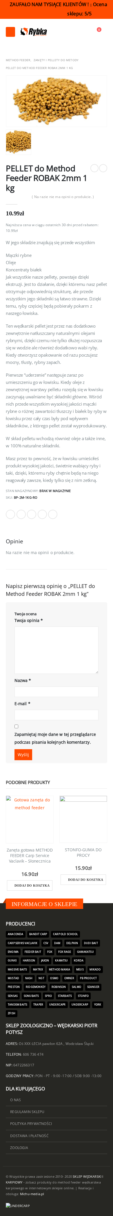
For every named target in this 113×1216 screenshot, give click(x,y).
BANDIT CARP (38, 934)
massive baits (17, 969)
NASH (29, 978)
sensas (13, 996)
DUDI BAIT (91, 943)
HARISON (29, 960)
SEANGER (93, 987)
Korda (78, 960)
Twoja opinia (28, 620)
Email (52, 514)
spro (48, 996)
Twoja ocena (25, 613)
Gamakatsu (85, 952)
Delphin (72, 943)
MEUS (80, 969)
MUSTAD (13, 978)
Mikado (95, 969)
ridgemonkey (35, 987)
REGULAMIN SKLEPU (27, 1111)
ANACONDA (15, 934)
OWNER (69, 978)
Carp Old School (65, 934)
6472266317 (23, 1065)
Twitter (21, 514)
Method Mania (59, 969)
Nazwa (22, 680)
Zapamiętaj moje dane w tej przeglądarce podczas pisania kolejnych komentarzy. (55, 738)
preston (14, 987)
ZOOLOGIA (19, 1147)
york (97, 1004)
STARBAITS (65, 996)
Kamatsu (61, 960)
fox (49, 952)
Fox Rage (64, 952)
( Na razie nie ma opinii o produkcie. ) (63, 196)
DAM (57, 943)
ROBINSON (59, 987)
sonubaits (31, 996)
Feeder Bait (33, 952)
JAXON (45, 960)
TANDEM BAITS (17, 1004)
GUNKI (12, 960)
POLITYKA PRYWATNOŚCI (31, 1123)
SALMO (76, 987)
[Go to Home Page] (8, 52)
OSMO (54, 978)
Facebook (10, 514)
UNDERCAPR (57, 1004)
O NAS (15, 1099)
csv (45, 943)
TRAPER (38, 1004)
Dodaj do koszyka (32, 885)
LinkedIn (31, 514)
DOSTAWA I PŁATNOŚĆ (29, 1135)
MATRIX (38, 969)
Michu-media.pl (32, 1194)
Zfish (11, 1013)
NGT (41, 978)
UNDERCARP (80, 1004)
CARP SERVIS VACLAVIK (22, 943)
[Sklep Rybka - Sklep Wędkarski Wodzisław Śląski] (33, 32)
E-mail (22, 703)
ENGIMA (13, 952)
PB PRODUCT (88, 978)
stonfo (83, 996)
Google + (42, 514)
